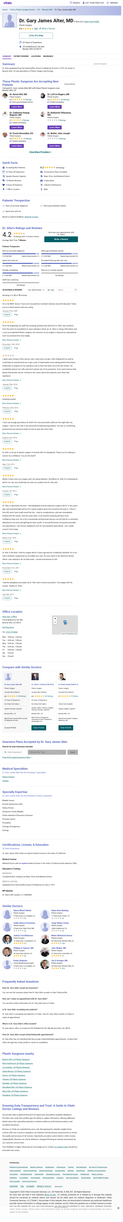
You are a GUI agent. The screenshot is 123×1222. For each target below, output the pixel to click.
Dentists (71, 1167)
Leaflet (63, 634)
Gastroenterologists (46, 1171)
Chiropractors (61, 1167)
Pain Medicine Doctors (70, 1174)
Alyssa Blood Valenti (22, 910)
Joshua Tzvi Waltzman (23, 936)
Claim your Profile (91, 21)
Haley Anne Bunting (59, 910)
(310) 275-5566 (12, 632)
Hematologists (60, 1171)
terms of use (50, 1195)
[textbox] (14, 752)
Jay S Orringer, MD (59, 961)
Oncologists (14, 1174)
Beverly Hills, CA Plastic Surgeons (16, 1059)
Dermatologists (81, 1167)
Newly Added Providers (101, 1178)
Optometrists (39, 1174)
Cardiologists (49, 1167)
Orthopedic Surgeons (53, 1174)
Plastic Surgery (8, 777)
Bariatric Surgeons (36, 1167)
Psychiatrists (23, 1178)
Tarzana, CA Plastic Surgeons (14, 1079)
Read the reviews (31, 217)
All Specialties (86, 1178)
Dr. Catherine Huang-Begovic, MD (20, 114)
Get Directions (8, 627)
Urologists (60, 1178)
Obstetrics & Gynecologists (96, 1171)
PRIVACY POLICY (44, 1186)
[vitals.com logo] (7, 3)
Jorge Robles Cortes (60, 923)
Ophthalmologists (26, 1174)
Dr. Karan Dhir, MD (18, 94)
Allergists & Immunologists (19, 1167)
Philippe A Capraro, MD (23, 948)
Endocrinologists (15, 1171)
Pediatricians (84, 1174)
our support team (61, 1147)
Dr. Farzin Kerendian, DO (21, 133)
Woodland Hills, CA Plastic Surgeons (17, 1087)
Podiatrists (13, 1178)
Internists (70, 1171)
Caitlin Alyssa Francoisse (24, 923)
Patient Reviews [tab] (21, 56)
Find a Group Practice (29, 1181)
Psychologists (35, 1178)
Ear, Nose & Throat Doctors (98, 1167)
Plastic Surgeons (97, 1174)
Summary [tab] (6, 56)
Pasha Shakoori (20, 961)
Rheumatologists (48, 1178)
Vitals (75, 634)
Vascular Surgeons (72, 1178)
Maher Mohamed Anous (61, 936)
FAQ (22, 1186)
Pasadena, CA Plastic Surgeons (15, 1095)
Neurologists (80, 1171)
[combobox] (14, 752)
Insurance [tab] (48, 56)
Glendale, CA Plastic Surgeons (14, 1083)
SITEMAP (30, 1186)
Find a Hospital (15, 1181)
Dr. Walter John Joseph (58, 133)
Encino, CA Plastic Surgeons (13, 1075)
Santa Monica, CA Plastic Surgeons (16, 1071)
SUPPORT (14, 1186)
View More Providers (39, 152)
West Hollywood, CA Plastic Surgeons (17, 1063)
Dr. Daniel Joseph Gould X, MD (68, 684)
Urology (5, 781)
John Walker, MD (58, 948)
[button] (64, 622)
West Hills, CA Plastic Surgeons (15, 1091)
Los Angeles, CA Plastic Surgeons (16, 1067)
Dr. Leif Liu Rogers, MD (58, 94)
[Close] (118, 1208)
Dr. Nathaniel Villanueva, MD (59, 114)
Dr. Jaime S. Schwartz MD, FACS (42, 684)
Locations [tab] (36, 56)
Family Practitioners (30, 1171)
